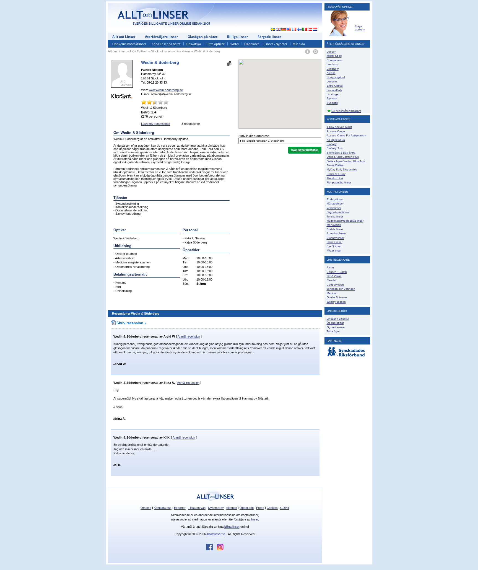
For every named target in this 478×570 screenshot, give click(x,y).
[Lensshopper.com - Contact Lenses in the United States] (289, 30)
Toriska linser (335, 216)
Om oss (146, 507)
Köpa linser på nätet (166, 44)
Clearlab (332, 280)
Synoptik (332, 102)
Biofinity (332, 144)
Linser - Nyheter (275, 44)
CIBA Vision (334, 276)
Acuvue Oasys (336, 131)
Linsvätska (193, 44)
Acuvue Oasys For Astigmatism (346, 135)
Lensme (332, 81)
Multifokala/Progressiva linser (345, 220)
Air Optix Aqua (336, 139)
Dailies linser (334, 241)
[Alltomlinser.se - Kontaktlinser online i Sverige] (271, 30)
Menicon (332, 293)
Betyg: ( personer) (152, 114)
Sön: (186, 283)
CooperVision (335, 284)
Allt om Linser (123, 36)
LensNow (333, 68)
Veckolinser (334, 207)
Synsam (332, 98)
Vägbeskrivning (305, 150)
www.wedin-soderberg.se (166, 90)
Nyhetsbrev (216, 507)
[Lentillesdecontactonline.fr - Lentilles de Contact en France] (294, 30)
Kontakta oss (163, 507)
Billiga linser (237, 36)
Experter (180, 507)
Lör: (185, 279)
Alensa (331, 72)
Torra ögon (334, 331)
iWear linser (334, 250)
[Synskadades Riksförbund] (346, 356)
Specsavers (334, 60)
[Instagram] (315, 52)
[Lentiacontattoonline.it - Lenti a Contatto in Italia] (304, 30)
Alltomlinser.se (215, 534)
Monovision (334, 224)
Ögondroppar (335, 322)
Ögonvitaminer (336, 327)
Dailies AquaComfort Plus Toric (346, 161)
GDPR (284, 507)
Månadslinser (335, 203)
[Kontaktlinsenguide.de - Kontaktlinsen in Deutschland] (283, 30)
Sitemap (231, 507)
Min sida (299, 44)
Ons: (186, 266)
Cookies (272, 507)
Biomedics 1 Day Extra (341, 152)
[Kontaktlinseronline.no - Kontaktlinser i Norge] (310, 30)
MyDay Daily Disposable (342, 169)
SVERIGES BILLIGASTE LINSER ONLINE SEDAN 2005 (171, 23)
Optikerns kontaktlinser (129, 44)
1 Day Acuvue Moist (339, 126)
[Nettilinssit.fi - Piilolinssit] (299, 30)
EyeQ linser (334, 246)
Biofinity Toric (335, 148)
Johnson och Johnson (341, 288)
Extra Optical (335, 85)
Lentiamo (333, 64)
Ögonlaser (251, 44)
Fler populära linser (339, 182)
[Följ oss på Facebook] (211, 549)
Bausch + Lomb (337, 271)
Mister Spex (334, 55)
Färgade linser (269, 36)
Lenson (331, 51)
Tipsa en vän (197, 507)
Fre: (185, 275)
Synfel (234, 44)
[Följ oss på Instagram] (220, 549)
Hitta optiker (215, 44)
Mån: (186, 258)
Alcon (330, 267)
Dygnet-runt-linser (338, 212)
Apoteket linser (336, 233)
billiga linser (232, 526)
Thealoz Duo (335, 178)
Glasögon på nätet (202, 36)
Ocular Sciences (337, 297)
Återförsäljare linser (161, 36)
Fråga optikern (360, 28)
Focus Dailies (335, 165)
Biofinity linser (335, 237)
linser (254, 519)
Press (260, 507)
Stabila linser (335, 229)
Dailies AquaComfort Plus (343, 156)
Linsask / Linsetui (338, 318)
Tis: (185, 262)
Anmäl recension (189, 336)
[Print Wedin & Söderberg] (229, 61)
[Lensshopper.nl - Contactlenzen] (315, 30)
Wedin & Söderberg (127, 336)
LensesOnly (334, 90)
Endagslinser (335, 199)
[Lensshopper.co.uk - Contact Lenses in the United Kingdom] (278, 30)
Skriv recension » (131, 323)
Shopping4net (336, 77)
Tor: (185, 271)
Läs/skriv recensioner (155, 123)
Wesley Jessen (336, 301)
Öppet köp (247, 507)
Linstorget (333, 94)
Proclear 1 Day (336, 173)
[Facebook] (307, 52)
